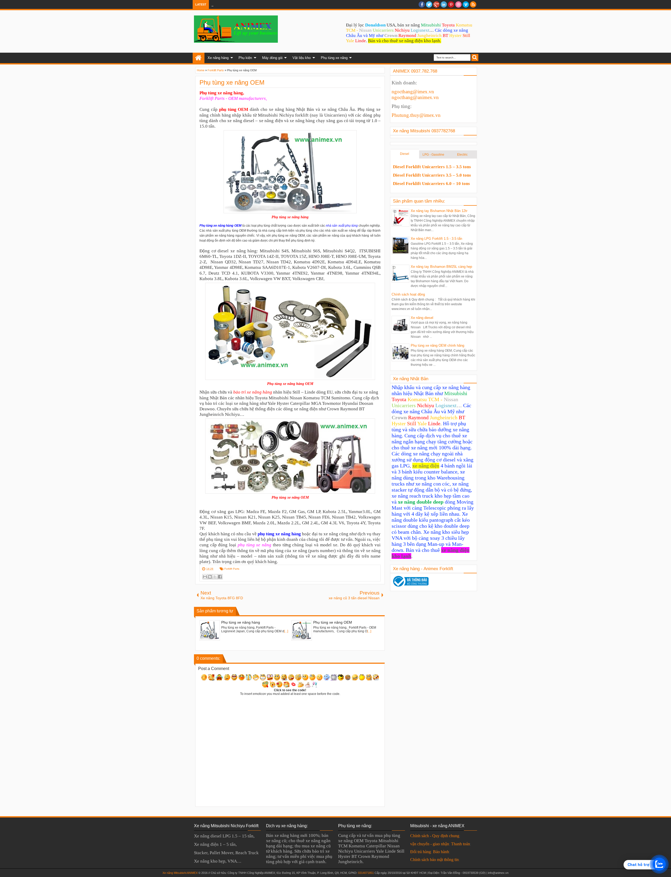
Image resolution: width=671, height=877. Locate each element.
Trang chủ (198, 58)
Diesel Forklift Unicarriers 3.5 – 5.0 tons (432, 175)
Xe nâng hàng (218, 58)
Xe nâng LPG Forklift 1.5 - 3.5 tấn (436, 239)
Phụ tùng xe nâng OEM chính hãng (437, 345)
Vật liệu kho (302, 58)
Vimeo (466, 4)
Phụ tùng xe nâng (334, 58)
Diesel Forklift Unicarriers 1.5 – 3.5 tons (432, 166)
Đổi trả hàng (420, 851)
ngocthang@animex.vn (415, 97)
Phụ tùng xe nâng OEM (231, 82)
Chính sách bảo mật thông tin (434, 859)
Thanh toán (460, 844)
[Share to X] (215, 576)
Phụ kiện (245, 58)
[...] (286, 631)
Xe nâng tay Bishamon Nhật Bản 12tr (439, 211)
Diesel (404, 154)
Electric (462, 154)
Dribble (458, 4)
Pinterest (451, 4)
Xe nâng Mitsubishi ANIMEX (180, 872)
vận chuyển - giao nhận (429, 844)
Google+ (436, 4)
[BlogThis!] (210, 576)
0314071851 (366, 872)
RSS (473, 4)
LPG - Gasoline (433, 154)
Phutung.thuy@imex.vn (416, 115)
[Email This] (205, 576)
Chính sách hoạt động (408, 294)
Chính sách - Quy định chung (434, 836)
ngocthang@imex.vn (413, 91)
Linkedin (444, 4)
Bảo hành (441, 851)
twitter (429, 4)
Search (474, 57)
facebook (422, 4)
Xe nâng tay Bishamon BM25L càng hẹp (441, 267)
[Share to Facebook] (220, 576)
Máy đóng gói (272, 58)
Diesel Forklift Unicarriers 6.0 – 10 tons (431, 183)
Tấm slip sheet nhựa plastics (242, 4)
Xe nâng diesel (422, 318)
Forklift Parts (231, 568)
